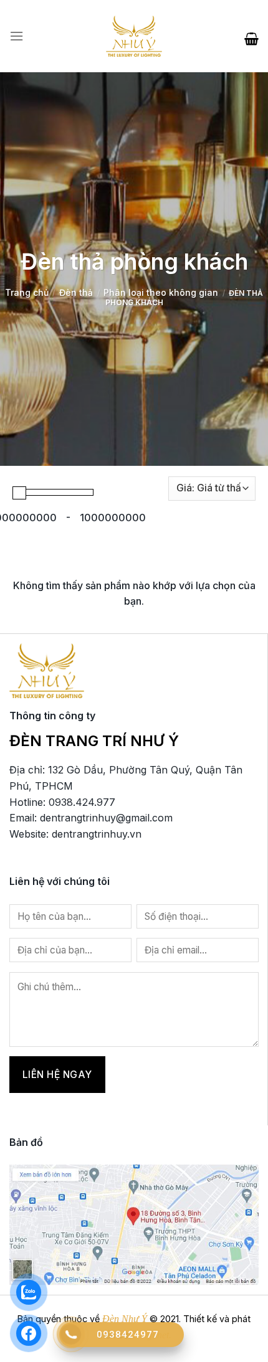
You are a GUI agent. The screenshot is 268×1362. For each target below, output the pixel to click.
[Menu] (16, 36)
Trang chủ (27, 292)
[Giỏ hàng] (251, 36)
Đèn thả (76, 292)
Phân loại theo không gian (160, 292)
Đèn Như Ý (124, 1318)
